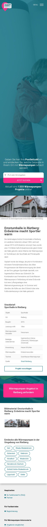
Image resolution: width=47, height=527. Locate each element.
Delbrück (24, 453)
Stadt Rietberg (26, 361)
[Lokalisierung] (5, 175)
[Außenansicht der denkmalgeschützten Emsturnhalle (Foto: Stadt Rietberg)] (10, 423)
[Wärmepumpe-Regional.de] (6, 6)
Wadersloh (24, 459)
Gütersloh (11, 453)
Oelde (23, 475)
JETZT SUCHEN (23, 180)
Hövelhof (10, 459)
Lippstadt (11, 475)
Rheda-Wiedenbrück (23, 448)
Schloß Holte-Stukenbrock (17, 469)
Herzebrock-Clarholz (15, 464)
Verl (8, 448)
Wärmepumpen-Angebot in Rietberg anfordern (23, 390)
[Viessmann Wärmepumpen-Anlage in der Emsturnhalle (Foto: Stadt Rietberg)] (23, 423)
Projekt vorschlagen (23, 369)
